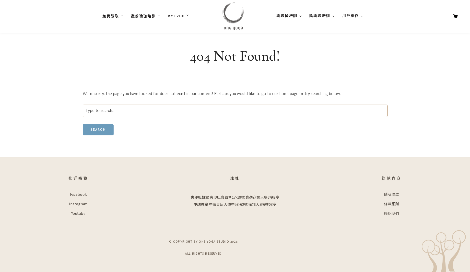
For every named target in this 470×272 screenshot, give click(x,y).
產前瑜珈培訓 (143, 16)
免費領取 (110, 16)
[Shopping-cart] (455, 16)
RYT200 (176, 16)
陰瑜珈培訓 (319, 15)
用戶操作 (350, 15)
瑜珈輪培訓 (287, 15)
